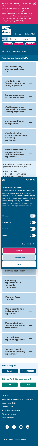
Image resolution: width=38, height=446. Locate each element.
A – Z (4, 39)
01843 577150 (28, 371)
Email (9, 371)
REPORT (8, 44)
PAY (19, 44)
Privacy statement (9, 414)
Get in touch (7, 396)
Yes (9, 384)
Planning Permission (19, 51)
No (28, 384)
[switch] (33, 222)
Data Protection (8, 418)
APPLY (30, 44)
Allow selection (19, 257)
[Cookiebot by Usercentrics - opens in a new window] (27, 180)
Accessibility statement (11, 410)
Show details (26, 244)
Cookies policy (7, 407)
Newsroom (18, 34)
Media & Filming (30, 34)
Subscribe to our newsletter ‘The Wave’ (17, 399)
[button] (34, 3)
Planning (7, 51)
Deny (19, 264)
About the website (9, 403)
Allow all (19, 250)
